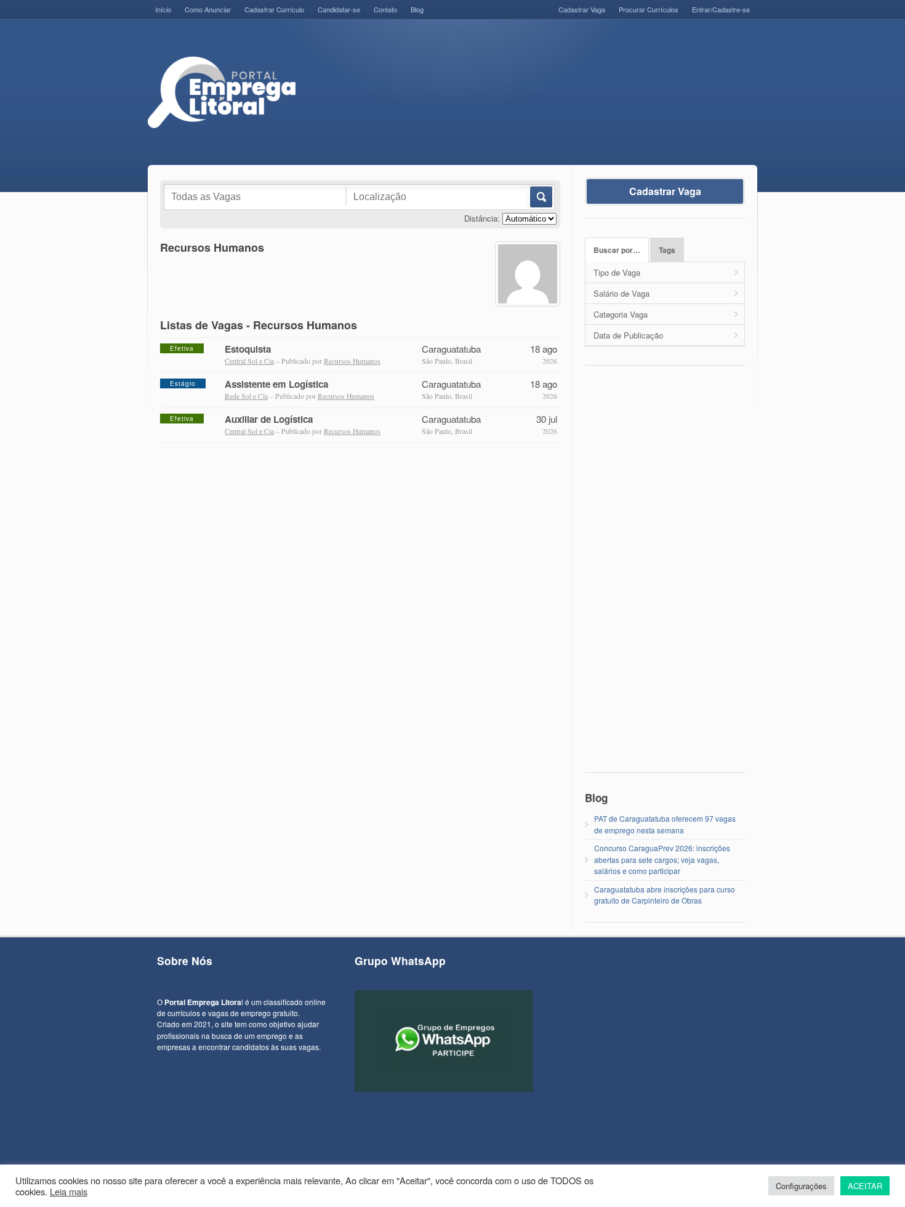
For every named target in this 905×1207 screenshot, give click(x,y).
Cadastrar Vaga (581, 9)
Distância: (482, 218)
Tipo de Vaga (616, 272)
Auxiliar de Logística (269, 419)
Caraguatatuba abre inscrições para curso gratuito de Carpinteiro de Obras (664, 894)
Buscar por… (616, 250)
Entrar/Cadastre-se (721, 9)
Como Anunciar (208, 9)
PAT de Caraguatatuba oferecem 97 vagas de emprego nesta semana (665, 824)
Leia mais (68, 1191)
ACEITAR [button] (865, 1186)
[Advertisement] (533, 84)
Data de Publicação (628, 335)
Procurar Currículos (648, 9)
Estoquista (248, 349)
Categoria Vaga (620, 314)
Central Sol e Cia (249, 361)
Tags (667, 250)
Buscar (540, 197)
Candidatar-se (339, 9)
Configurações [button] (801, 1186)
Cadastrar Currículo (274, 9)
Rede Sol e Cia (246, 396)
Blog (417, 9)
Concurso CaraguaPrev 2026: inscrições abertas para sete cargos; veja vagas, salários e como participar (662, 859)
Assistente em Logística (276, 384)
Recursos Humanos (352, 361)
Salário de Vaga (621, 293)
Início (163, 9)
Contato (385, 9)
